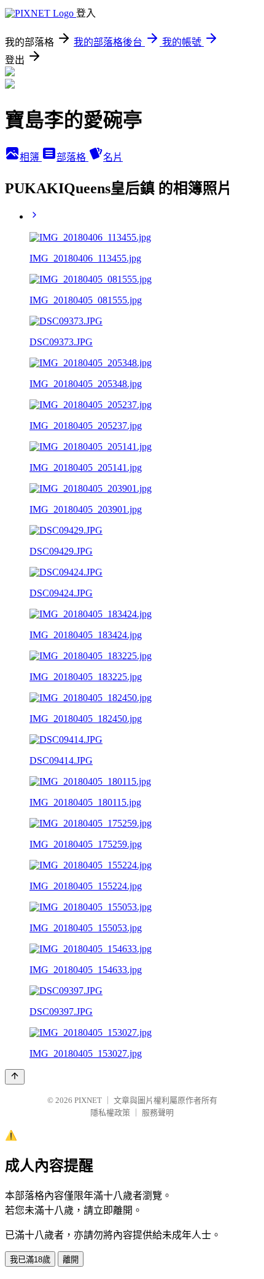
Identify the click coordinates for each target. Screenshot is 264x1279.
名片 (113, 157)
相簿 (31, 157)
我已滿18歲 (30, 1259)
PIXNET (88, 1100)
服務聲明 (158, 1112)
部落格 (72, 157)
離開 (71, 1259)
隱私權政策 (110, 1112)
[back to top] (15, 1077)
